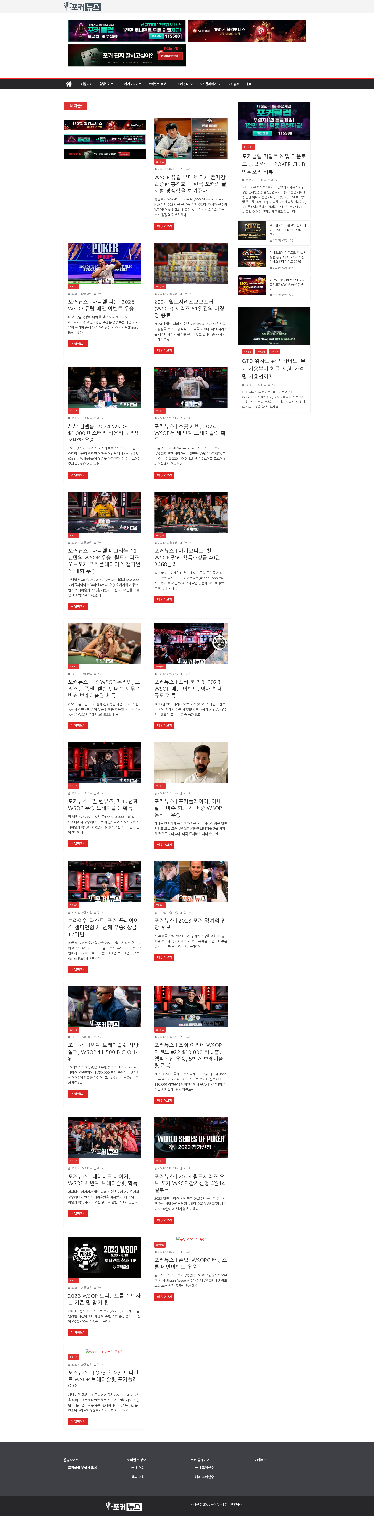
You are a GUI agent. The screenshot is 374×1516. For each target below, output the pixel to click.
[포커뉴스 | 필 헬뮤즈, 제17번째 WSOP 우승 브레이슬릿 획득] (104, 762)
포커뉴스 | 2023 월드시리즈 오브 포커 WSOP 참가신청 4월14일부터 (189, 1183)
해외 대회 (137, 1477)
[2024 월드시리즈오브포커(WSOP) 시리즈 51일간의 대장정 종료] (191, 263)
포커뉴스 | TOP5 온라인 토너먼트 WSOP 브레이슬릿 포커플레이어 (103, 1379)
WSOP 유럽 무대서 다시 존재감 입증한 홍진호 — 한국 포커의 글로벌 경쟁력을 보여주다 (190, 184)
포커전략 (183, 84)
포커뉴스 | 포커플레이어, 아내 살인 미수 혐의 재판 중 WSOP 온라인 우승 (188, 808)
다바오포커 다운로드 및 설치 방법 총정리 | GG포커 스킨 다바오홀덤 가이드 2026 (288, 257)
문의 (249, 84)
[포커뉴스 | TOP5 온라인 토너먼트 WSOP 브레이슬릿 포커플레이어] (104, 1351)
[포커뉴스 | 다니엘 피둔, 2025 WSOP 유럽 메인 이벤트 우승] (104, 263)
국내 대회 (137, 1467)
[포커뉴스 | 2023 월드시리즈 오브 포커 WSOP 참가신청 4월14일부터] (191, 1137)
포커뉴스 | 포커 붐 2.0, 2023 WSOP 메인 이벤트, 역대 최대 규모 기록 (188, 688)
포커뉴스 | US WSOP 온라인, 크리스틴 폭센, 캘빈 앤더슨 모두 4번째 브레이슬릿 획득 (104, 688)
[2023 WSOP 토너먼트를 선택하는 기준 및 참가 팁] (104, 1257)
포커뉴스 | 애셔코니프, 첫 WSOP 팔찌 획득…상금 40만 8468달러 (187, 557)
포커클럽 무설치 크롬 (82, 1467)
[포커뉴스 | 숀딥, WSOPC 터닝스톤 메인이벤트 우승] (191, 1239)
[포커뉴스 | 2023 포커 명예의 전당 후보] (191, 881)
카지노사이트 (132, 84)
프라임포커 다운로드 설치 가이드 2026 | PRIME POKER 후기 (288, 230)
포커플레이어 (208, 84)
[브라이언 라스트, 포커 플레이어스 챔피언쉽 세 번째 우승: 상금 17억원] (104, 881)
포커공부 (247, 352)
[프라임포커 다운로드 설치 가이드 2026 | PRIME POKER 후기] (252, 233)
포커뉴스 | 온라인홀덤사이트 (229, 1504)
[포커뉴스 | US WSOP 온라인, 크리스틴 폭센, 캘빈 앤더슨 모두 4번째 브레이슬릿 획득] (104, 643)
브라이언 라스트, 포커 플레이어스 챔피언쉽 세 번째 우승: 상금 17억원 (103, 927)
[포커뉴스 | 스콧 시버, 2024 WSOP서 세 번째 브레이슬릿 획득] (191, 387)
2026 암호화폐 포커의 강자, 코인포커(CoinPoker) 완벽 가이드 (287, 285)
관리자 (187, 169)
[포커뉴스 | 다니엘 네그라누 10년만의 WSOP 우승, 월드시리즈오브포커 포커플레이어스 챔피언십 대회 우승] (104, 512)
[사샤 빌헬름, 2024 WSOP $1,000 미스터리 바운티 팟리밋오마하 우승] (104, 387)
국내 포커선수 (204, 1467)
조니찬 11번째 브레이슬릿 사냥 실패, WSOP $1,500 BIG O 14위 (103, 1051)
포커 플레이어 (200, 1460)
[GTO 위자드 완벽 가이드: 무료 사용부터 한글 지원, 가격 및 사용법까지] (274, 326)
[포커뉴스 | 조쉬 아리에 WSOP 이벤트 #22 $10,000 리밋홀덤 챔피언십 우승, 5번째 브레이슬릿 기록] (191, 1006)
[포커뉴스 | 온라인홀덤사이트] (68, 84)
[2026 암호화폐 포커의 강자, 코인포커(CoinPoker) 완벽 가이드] (252, 287)
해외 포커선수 (204, 1477)
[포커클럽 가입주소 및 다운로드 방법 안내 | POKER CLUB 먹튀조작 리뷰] (274, 121)
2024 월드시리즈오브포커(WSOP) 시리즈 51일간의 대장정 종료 (189, 308)
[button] (115, 84)
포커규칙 (261, 352)
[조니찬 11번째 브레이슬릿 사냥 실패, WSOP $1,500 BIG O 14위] (104, 1006)
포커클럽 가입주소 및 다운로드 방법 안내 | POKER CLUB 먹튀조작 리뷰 (274, 164)
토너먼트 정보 (157, 84)
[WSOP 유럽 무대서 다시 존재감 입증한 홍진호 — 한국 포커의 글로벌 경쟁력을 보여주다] (191, 138)
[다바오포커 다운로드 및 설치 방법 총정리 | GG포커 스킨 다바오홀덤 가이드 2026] (252, 260)
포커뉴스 (233, 84)
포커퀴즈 (274, 352)
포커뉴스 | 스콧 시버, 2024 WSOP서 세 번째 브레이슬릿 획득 (190, 433)
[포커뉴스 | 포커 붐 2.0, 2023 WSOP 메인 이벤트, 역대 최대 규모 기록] (191, 643)
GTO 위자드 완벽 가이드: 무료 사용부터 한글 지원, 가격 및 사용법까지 (274, 368)
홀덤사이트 (106, 84)
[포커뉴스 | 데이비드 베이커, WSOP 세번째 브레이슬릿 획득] (104, 1137)
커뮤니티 (86, 84)
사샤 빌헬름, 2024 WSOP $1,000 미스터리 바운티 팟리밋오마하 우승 (104, 433)
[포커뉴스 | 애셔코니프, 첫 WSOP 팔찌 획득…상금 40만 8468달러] (191, 512)
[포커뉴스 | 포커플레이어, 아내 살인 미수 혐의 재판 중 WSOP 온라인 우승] (191, 762)
